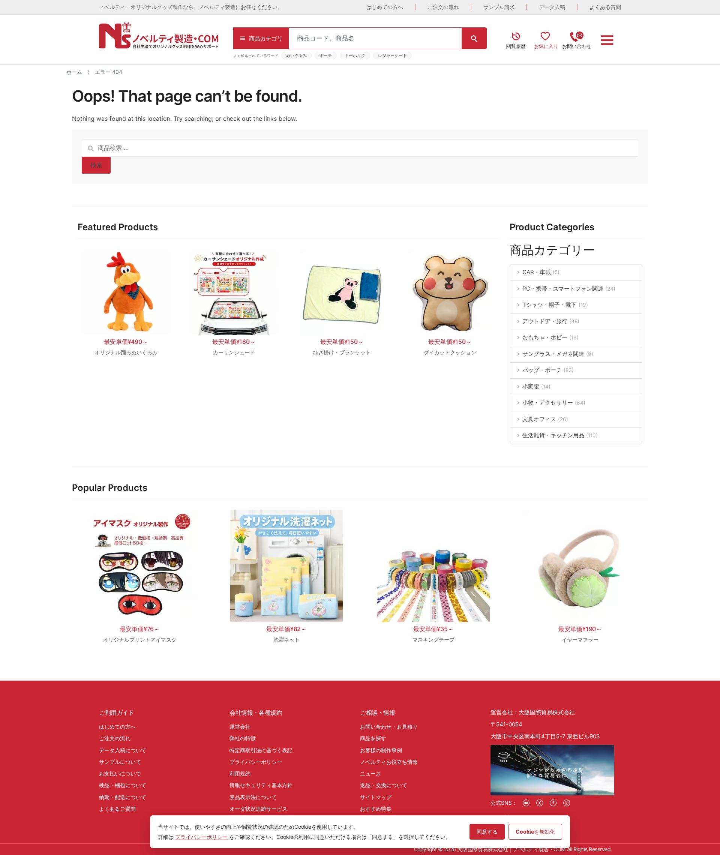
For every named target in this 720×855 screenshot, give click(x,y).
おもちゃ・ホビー (544, 337)
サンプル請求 (499, 7)
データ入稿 (552, 7)
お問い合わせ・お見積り (389, 726)
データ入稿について (122, 750)
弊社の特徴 (243, 738)
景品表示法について (253, 797)
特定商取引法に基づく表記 (261, 750)
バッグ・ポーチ (542, 370)
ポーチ (326, 55)
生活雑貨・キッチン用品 (553, 435)
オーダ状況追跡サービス (258, 809)
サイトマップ (376, 797)
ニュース (370, 773)
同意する (487, 831)
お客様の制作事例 (381, 750)
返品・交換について (383, 785)
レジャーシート (392, 55)
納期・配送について (122, 797)
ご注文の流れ (443, 7)
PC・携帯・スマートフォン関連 (562, 288)
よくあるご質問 (117, 809)
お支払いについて (120, 773)
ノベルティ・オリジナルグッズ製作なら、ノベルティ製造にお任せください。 (191, 7)
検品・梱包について (122, 785)
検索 (96, 165)
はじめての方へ (384, 7)
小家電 (530, 386)
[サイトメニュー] (607, 40)
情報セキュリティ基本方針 (261, 785)
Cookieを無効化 (535, 831)
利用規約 (240, 773)
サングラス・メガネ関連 (553, 353)
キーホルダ (355, 55)
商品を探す (373, 738)
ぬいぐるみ (296, 55)
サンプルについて (120, 762)
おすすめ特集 (376, 809)
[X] (539, 803)
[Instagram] (566, 803)
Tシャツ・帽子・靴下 (549, 304)
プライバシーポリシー (256, 762)
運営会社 (240, 726)
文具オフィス (539, 419)
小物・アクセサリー (547, 402)
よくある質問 (605, 7)
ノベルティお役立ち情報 (389, 762)
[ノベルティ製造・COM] (158, 35)
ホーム (74, 72)
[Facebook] (553, 803)
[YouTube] (526, 803)
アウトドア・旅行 (544, 321)
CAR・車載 (536, 272)
